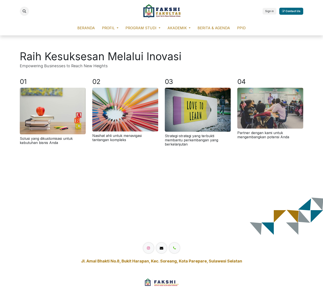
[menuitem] (86, 28)
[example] (161, 248)
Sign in (269, 11)
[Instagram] (148, 248)
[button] (24, 11)
